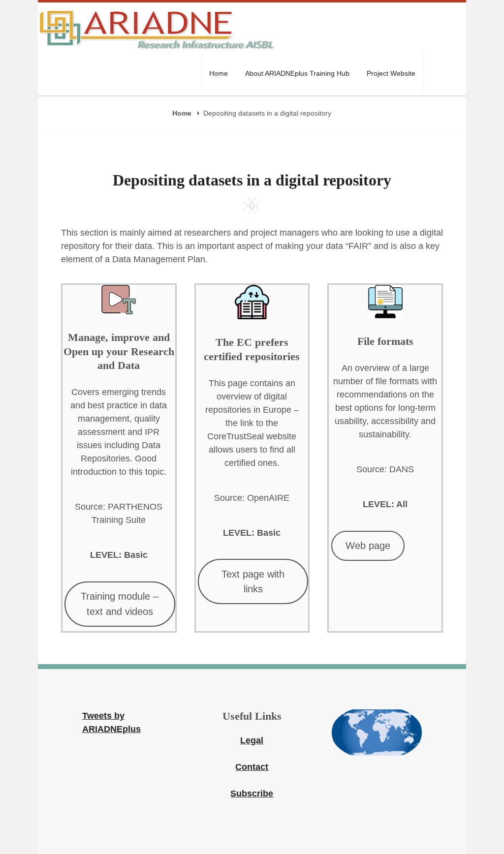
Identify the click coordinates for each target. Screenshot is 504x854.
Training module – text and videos (119, 603)
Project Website (391, 73)
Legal (251, 740)
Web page (368, 545)
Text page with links (252, 581)
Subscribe (251, 793)
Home (218, 73)
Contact (251, 767)
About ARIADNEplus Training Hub (297, 73)
